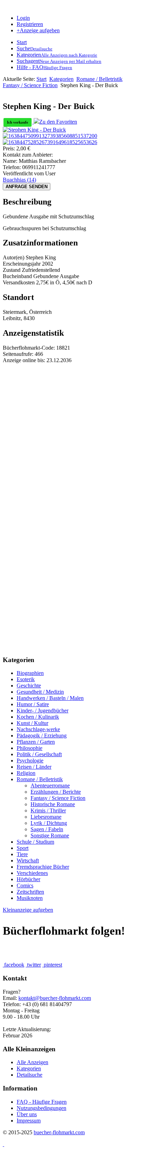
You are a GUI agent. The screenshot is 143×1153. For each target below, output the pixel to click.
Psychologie (30, 760)
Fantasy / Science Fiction (30, 85)
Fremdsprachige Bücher (43, 867)
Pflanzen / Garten (36, 742)
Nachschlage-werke (38, 729)
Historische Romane (53, 804)
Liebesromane (46, 817)
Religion (26, 773)
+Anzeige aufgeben (38, 30)
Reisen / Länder (34, 767)
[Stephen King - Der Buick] (34, 130)
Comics (25, 885)
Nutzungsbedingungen (41, 1108)
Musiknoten (30, 898)
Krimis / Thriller (48, 810)
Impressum (29, 1120)
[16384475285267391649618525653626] (50, 142)
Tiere (22, 854)
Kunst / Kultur (32, 723)
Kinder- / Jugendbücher (42, 710)
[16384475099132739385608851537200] (50, 136)
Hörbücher (28, 879)
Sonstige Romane (50, 835)
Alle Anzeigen (32, 1062)
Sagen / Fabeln (47, 829)
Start (41, 79)
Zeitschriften (30, 892)
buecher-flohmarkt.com (59, 1132)
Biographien (30, 673)
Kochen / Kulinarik (38, 717)
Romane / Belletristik (99, 79)
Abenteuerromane (50, 785)
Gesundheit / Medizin (40, 692)
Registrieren (30, 24)
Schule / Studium (35, 842)
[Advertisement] (71, 435)
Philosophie (29, 748)
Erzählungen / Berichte (56, 792)
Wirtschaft (28, 860)
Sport (22, 848)
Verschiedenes (32, 873)
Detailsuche (29, 1075)
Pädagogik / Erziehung (42, 735)
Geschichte (29, 685)
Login (23, 18)
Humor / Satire (33, 704)
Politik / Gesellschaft (39, 754)
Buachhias (19, 180)
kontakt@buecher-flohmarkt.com (54, 998)
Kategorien (61, 79)
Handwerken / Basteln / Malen (50, 698)
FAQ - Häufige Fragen (42, 1102)
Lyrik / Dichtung (49, 823)
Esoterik (26, 679)
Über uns (27, 1114)
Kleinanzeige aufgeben (28, 910)
